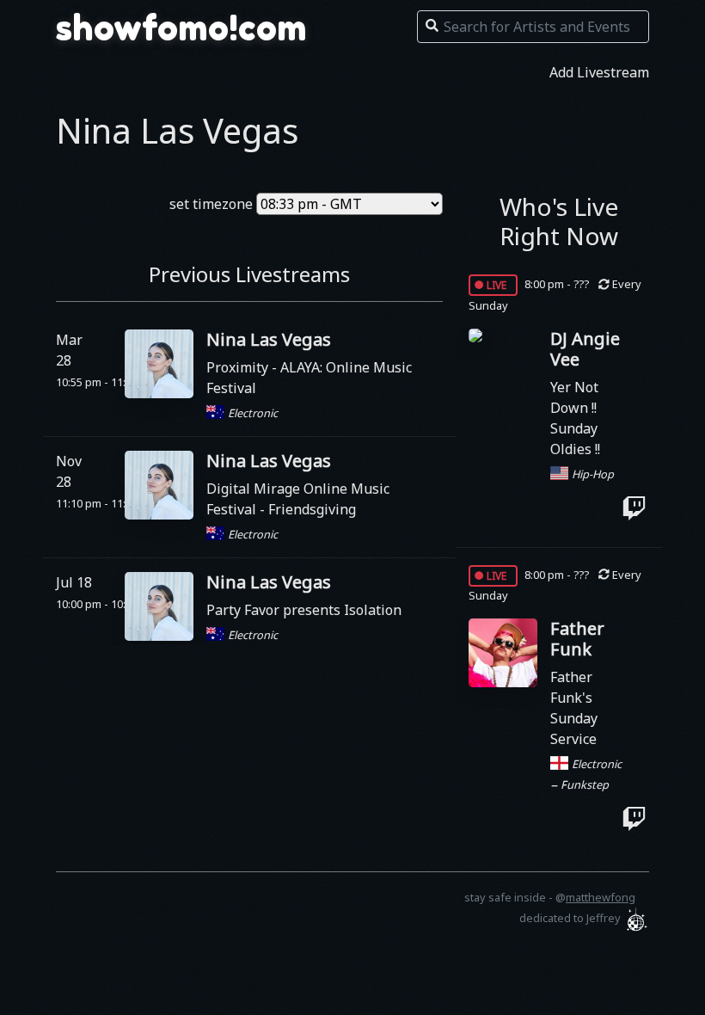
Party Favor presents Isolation (304, 609)
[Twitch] (634, 508)
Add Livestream (599, 72)
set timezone (211, 203)
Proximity (239, 367)
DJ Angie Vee (585, 349)
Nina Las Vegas (268, 339)
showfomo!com (181, 27)
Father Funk (577, 639)
